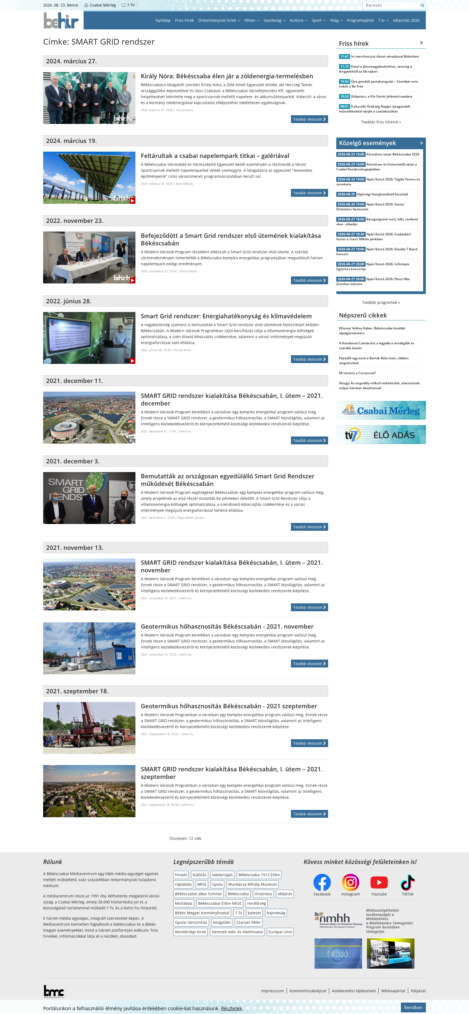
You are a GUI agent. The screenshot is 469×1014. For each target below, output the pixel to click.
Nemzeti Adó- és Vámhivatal (237, 931)
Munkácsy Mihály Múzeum (252, 884)
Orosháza (263, 893)
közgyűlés (222, 922)
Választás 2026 (406, 20)
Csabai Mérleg (102, 5)
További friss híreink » (381, 121)
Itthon (250, 20)
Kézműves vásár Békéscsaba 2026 (392, 154)
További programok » (381, 302)
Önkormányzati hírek (217, 20)
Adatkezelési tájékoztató (354, 990)
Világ (335, 20)
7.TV (130, 5)
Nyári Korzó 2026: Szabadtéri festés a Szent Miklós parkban (373, 236)
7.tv (382, 20)
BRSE (202, 884)
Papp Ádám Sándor (191, 518)
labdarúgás (222, 874)
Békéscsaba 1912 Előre (259, 874)
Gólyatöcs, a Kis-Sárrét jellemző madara (381, 96)
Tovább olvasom (308, 119)
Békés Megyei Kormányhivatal (202, 912)
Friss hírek (184, 20)
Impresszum (272, 990)
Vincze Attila (184, 110)
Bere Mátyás (184, 184)
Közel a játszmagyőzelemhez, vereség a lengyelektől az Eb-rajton (375, 69)
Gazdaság (273, 20)
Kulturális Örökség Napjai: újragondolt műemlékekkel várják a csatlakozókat (374, 109)
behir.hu (185, 431)
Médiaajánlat (393, 990)
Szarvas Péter (248, 922)
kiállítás (200, 874)
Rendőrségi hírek (190, 931)
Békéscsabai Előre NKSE (220, 903)
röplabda (183, 884)
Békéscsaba (238, 893)
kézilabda (183, 903)
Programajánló (360, 20)
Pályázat (418, 990)
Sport (317, 20)
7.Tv (238, 912)
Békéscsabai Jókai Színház (198, 893)
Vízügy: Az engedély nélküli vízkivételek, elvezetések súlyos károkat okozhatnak (379, 385)
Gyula (217, 884)
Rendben (413, 1007)
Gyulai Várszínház (191, 922)
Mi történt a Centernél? (357, 373)
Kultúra (297, 20)
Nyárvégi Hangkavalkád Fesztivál (382, 194)
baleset (254, 912)
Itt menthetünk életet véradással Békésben (385, 56)
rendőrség (256, 903)
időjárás (285, 893)
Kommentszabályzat (308, 990)
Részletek (231, 1008)
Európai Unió (280, 931)
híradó (181, 874)
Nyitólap (163, 20)
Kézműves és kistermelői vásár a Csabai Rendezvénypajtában (376, 166)
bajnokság (276, 912)
